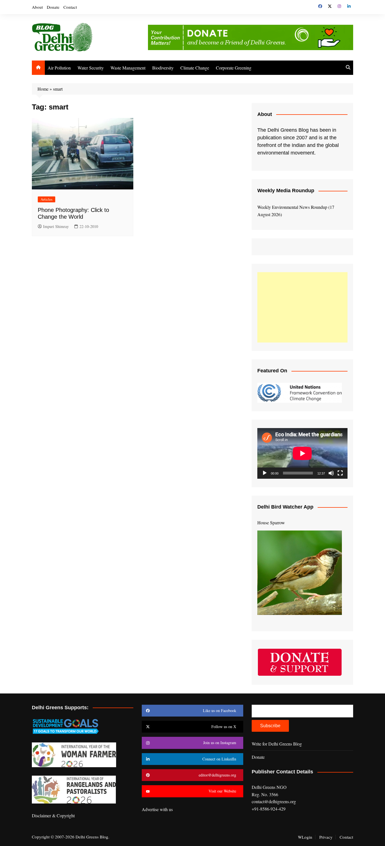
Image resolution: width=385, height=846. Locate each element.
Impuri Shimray (56, 226)
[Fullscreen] (340, 473)
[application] (302, 453)
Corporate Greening (233, 68)
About (37, 7)
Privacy (326, 837)
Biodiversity (163, 68)
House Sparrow (271, 522)
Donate (53, 7)
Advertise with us (157, 809)
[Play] (264, 473)
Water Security (91, 68)
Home (42, 89)
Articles (46, 199)
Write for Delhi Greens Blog (277, 744)
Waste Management (127, 68)
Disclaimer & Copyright (53, 815)
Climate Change (194, 68)
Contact (70, 7)
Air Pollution (59, 68)
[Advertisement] (302, 307)
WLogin (305, 837)
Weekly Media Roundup (285, 190)
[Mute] (331, 473)
